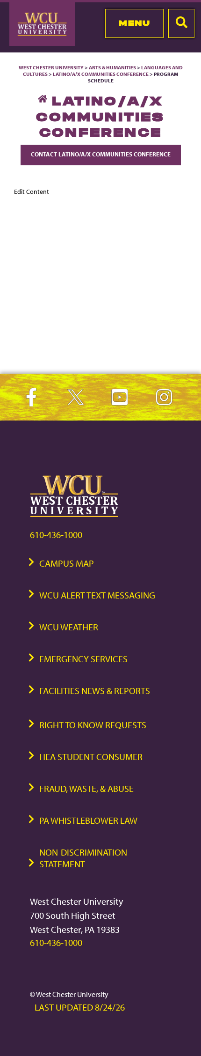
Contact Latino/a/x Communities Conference (101, 154)
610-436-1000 (56, 534)
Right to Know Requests (92, 725)
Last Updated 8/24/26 (80, 1007)
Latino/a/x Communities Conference (101, 74)
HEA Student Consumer (91, 756)
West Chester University (51, 67)
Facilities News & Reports (94, 690)
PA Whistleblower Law (88, 820)
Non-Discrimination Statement (83, 858)
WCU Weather (68, 627)
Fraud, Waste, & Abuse (86, 788)
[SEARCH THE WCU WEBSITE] (181, 23)
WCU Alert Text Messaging (97, 595)
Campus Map (66, 563)
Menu (134, 23)
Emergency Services (83, 659)
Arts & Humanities (112, 67)
